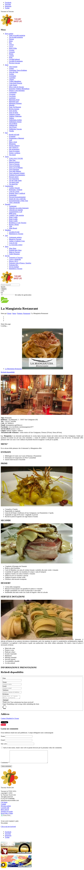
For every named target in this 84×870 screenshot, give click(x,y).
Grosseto (12, 52)
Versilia (11, 131)
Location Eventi (14, 232)
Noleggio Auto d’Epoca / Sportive (20, 263)
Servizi (7, 256)
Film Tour (12, 160)
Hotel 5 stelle (13, 217)
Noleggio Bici (13, 265)
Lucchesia (12, 96)
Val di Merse (13, 123)
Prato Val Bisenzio (15, 107)
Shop (6, 246)
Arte (6, 235)
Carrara (11, 55)
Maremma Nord (14, 100)
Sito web (4, 744)
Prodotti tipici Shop (15, 250)
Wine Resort (13, 228)
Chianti (11, 79)
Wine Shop (12, 248)
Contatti (3, 804)
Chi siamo (4, 802)
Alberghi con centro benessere (19, 208)
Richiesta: (5, 694)
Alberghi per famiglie (16, 210)
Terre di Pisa (13, 111)
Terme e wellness (14, 153)
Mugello (11, 105)
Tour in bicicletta (14, 166)
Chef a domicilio (14, 202)
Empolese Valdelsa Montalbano (19, 89)
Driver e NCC (13, 261)
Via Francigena (14, 178)
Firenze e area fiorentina (17, 90)
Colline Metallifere (15, 81)
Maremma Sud (14, 101)
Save (4, 724)
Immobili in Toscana (15, 268)
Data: (4, 678)
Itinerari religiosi (14, 162)
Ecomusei (12, 136)
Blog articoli (5, 809)
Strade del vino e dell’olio (17, 199)
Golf (10, 140)
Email (3, 740)
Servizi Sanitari (14, 267)
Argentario (12, 76)
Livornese (12, 94)
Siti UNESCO (13, 147)
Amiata (11, 68)
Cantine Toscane (14, 188)
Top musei (12, 155)
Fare (6, 133)
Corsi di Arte (13, 243)
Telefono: (5, 690)
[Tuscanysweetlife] (11, 26)
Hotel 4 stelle (13, 219)
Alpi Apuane (13, 67)
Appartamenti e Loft (15, 212)
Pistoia (11, 54)
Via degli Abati (14, 182)
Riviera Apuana (14, 109)
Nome (3, 736)
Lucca (11, 46)
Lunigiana (12, 98)
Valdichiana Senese (15, 122)
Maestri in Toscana (15, 239)
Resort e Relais (14, 224)
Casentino (12, 78)
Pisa (10, 43)
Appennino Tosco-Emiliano (18, 70)
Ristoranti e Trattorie (15, 190)
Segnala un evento (7, 811)
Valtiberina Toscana (15, 129)
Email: (4, 686)
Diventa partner (6, 806)
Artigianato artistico (15, 237)
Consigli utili (5, 808)
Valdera (11, 118)
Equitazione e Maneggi (16, 138)
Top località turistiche (16, 37)
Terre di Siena (13, 112)
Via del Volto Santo (15, 180)
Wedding (8, 230)
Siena (11, 41)
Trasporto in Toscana (16, 257)
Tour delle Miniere (15, 171)
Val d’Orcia (12, 127)
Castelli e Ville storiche (16, 215)
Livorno (11, 50)
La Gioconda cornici (15, 245)
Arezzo (11, 44)
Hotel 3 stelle (13, 221)
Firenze (11, 39)
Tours (7, 156)
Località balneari (14, 59)
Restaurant (26, 313)
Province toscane (14, 63)
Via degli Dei (13, 184)
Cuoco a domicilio (15, 259)
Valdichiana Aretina (15, 120)
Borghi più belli (14, 134)
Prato (10, 57)
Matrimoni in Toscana (16, 234)
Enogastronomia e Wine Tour (18, 201)
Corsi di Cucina (14, 191)
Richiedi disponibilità (8, 372)
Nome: (4, 682)
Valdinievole (13, 125)
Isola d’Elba (13, 48)
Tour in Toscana (14, 164)
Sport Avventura (14, 151)
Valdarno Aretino (14, 114)
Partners (19, 313)
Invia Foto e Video (7, 813)
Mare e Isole (13, 142)
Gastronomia (9, 186)
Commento (5, 762)
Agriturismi (12, 206)
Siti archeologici (14, 149)
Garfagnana (13, 92)
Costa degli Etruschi (15, 83)
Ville (10, 226)
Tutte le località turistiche (17, 35)
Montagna (12, 144)
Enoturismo (12, 195)
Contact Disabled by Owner (10, 718)
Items (14, 313)
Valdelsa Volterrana (15, 116)
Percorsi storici (14, 177)
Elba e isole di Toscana (16, 87)
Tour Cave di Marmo (16, 167)
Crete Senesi (13, 85)
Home (9, 313)
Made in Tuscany (14, 252)
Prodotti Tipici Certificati (17, 193)
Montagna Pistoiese (15, 103)
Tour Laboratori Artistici (17, 173)
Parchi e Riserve (14, 145)
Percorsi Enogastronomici (17, 197)
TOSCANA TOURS (16, 158)
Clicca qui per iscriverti (8, 826)
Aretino (11, 74)
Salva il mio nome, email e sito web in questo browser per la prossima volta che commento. (32, 748)
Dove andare (9, 33)
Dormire (7, 204)
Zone (6, 65)
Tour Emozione (14, 169)
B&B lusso (12, 213)
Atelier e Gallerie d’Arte (17, 241)
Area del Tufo (13, 72)
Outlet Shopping (14, 254)
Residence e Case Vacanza (17, 223)
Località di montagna (16, 61)
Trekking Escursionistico (17, 175)
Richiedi (5, 700)
